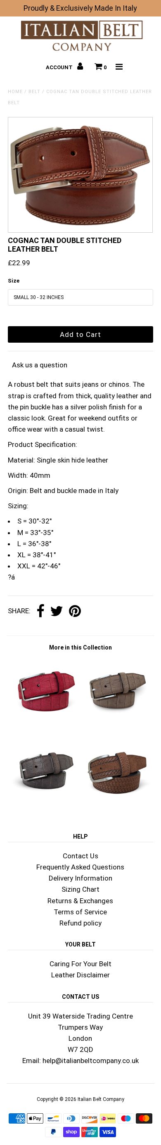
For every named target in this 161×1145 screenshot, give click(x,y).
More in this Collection (80, 647)
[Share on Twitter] (56, 611)
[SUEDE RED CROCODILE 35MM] (44, 726)
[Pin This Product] (75, 611)
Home (15, 91)
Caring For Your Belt (80, 964)
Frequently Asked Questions (80, 867)
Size (13, 281)
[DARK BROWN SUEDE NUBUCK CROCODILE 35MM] (44, 807)
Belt (34, 91)
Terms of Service (80, 912)
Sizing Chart (80, 889)
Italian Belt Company (101, 1099)
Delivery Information (80, 878)
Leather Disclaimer (80, 975)
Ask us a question (39, 365)
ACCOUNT (60, 67)
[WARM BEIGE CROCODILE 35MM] (117, 726)
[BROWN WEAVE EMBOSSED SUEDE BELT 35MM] (117, 807)
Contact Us (80, 856)
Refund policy (80, 923)
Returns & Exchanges (80, 901)
